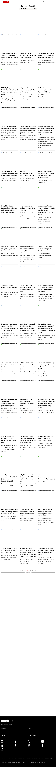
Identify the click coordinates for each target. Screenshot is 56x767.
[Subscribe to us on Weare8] (48, 745)
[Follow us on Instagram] (8, 741)
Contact (3, 735)
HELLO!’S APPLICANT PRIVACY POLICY (11, 762)
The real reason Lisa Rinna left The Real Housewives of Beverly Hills (8, 439)
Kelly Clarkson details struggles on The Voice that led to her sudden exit (27, 478)
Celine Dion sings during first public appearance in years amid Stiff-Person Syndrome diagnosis (28, 129)
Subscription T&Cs (34, 732)
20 (35, 570)
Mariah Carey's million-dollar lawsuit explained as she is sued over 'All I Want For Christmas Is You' (46, 130)
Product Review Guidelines (37, 762)
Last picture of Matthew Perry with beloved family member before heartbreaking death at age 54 (46, 210)
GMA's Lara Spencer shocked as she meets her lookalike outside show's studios (28, 366)
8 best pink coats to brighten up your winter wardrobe (27, 208)
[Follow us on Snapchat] (21, 745)
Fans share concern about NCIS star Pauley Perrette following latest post (9, 512)
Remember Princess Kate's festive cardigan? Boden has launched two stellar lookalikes (28, 439)
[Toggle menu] (2, 1)
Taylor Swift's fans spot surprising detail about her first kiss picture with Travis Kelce (46, 288)
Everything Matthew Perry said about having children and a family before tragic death (9, 209)
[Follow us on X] (34, 741)
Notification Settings (18, 758)
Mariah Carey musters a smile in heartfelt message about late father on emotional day (9, 327)
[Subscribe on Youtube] (8, 745)
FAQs (30, 728)
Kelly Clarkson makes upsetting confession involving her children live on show (45, 513)
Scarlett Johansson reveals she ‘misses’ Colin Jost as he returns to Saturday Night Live (9, 478)
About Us (3, 728)
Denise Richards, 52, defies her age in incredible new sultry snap (27, 402)
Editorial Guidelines (44, 758)
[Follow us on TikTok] (48, 741)
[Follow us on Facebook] (21, 741)
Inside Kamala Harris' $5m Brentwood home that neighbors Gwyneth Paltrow (27, 250)
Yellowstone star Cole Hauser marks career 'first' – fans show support (46, 477)
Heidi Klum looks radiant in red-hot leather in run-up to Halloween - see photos (46, 551)
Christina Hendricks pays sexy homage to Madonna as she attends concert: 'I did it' (46, 366)
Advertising (4, 732)
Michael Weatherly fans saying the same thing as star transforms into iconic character (46, 174)
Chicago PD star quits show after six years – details (45, 249)
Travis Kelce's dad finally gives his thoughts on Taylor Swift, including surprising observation (28, 327)
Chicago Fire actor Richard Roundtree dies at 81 (9, 287)
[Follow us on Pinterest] (34, 745)
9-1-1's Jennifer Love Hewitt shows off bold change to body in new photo (27, 513)
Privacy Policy (5, 758)
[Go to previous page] (17, 570)
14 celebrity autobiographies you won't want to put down (27, 173)
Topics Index (32, 735)
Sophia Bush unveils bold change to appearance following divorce (9, 249)
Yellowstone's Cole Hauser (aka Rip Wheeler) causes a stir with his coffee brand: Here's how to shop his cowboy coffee (28, 552)
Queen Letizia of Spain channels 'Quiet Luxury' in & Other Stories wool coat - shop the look (9, 129)
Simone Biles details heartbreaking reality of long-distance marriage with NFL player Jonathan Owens (46, 328)
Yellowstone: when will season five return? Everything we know (45, 438)
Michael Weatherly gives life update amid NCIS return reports (9, 550)
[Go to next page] (38, 570)
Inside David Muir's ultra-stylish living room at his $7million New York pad (46, 55)
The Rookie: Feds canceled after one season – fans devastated (28, 55)
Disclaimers (4, 754)
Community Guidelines (26, 754)
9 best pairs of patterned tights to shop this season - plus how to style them (9, 173)
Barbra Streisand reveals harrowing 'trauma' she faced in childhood (46, 90)
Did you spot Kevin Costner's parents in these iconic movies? (28, 90)
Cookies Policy (14, 754)
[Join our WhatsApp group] (8, 749)
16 (30, 570)
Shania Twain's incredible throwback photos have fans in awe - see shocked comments (9, 366)
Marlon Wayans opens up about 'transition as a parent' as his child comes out (9, 56)
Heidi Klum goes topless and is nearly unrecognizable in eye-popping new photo (9, 402)
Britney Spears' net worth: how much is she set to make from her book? (27, 288)
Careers (25, 762)
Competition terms (31, 758)
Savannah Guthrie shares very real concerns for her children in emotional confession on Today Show (46, 403)
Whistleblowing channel (42, 754)
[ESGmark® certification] (11, 721)
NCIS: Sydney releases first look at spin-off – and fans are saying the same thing (9, 91)
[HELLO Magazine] (6, 2)
